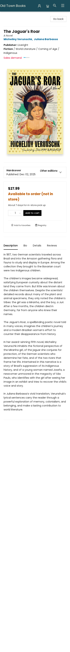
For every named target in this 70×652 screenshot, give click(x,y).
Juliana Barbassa (46, 39)
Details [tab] (37, 245)
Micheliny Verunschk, (18, 39)
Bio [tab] (25, 245)
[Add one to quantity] (20, 213)
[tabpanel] (35, 336)
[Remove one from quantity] (10, 213)
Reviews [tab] (52, 245)
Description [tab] (11, 245)
